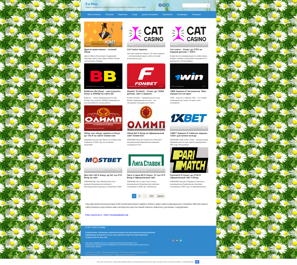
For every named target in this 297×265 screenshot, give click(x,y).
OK (197, 262)
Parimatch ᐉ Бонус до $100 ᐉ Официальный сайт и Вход (185, 176)
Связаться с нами (92, 252)
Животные (122, 14)
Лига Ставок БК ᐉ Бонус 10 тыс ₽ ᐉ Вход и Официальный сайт (146, 176)
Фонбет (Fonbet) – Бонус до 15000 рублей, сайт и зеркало (145, 92)
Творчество (167, 14)
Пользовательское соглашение (99, 255)
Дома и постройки (150, 14)
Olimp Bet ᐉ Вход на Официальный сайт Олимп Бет (145, 134)
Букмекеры (182, 14)
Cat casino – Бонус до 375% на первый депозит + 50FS (186, 50)
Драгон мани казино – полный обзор (100, 50)
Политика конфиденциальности (134, 252)
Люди (134, 14)
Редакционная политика (124, 255)
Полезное (196, 14)
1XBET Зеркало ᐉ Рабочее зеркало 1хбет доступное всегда (188, 134)
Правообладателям (110, 252)
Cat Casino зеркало (137, 49)
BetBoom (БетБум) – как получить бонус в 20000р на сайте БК (102, 92)
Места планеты (94, 14)
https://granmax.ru (93, 215)
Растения (109, 14)
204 (151, 196)
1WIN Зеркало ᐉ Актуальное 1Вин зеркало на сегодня (188, 92)
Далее (160, 196)
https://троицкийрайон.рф (116, 215)
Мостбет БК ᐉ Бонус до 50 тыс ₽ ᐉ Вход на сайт (103, 176)
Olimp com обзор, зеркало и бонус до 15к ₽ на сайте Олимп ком (102, 134)
